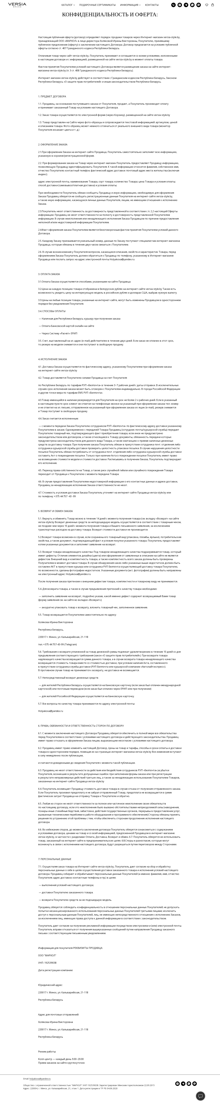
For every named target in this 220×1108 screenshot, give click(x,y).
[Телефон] (173, 5)
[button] (206, 4)
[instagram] (179, 5)
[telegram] (186, 5)
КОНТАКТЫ (152, 5)
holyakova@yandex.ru (40, 1078)
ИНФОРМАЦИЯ (129, 5)
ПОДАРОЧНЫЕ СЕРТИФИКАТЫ (97, 5)
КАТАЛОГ (67, 5)
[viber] (198, 5)
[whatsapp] (192, 5)
